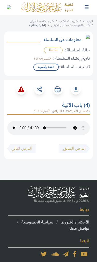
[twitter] (44, 254)
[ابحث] (8, 7)
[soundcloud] (55, 254)
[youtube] (84, 254)
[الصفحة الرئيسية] (47, 7)
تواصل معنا (79, 228)
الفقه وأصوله (46, 67)
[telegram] (66, 254)
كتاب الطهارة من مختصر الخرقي (70, 25)
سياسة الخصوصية (37, 222)
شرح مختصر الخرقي (42, 21)
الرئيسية (88, 21)
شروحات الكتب (68, 21)
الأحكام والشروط (75, 222)
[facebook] (75, 254)
